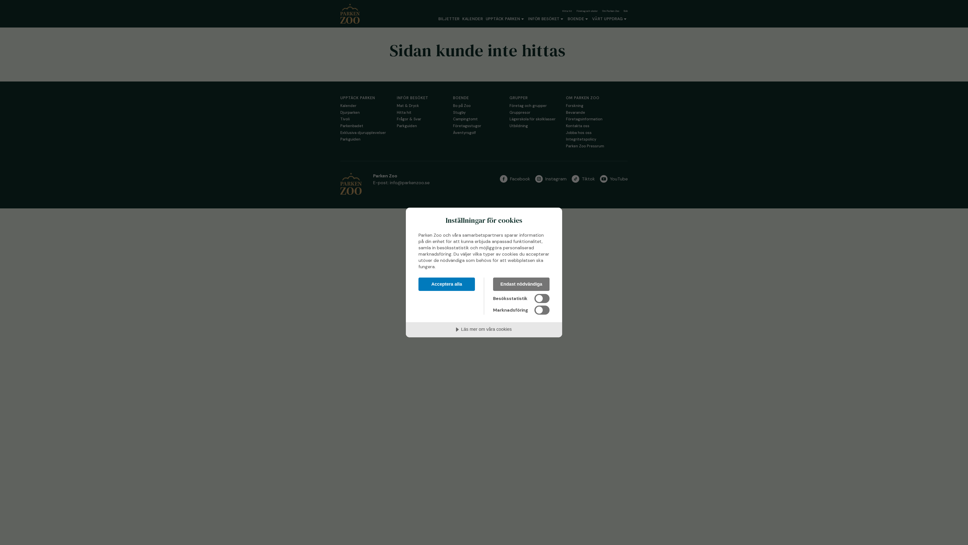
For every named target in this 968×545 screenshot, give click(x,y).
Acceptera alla (446, 284)
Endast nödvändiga (521, 284)
